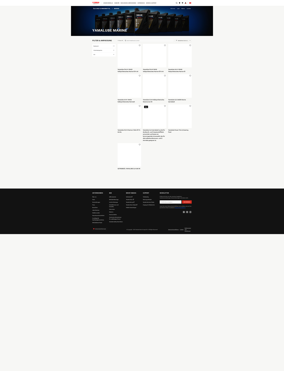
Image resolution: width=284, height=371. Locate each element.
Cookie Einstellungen (116, 362)
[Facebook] (187, 212)
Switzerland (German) (100, 228)
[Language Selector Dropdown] (190, 2)
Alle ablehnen (271, 361)
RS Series (173, 8)
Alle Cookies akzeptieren (271, 365)
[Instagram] (190, 212)
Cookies (181, 229)
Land (178, 8)
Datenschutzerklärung (180, 207)
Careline (189, 8)
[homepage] (95, 3)
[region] (142, 358)
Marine (183, 8)
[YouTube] (184, 212)
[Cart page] (182, 3)
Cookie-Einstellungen (271, 356)
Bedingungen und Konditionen (188, 229)
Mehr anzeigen (8, 366)
